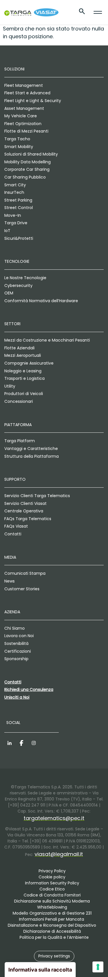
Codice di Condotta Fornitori (52, 895)
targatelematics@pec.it (54, 818)
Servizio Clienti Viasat (25, 503)
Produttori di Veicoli (23, 393)
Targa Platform (19, 441)
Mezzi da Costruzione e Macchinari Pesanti (47, 340)
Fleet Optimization (22, 124)
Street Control (18, 207)
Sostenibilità (16, 643)
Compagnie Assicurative (29, 363)
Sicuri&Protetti (18, 238)
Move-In (12, 215)
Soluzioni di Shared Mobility (31, 154)
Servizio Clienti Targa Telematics (37, 496)
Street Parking (18, 200)
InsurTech (14, 192)
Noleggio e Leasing (22, 371)
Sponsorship (16, 659)
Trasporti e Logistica (24, 378)
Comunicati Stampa (25, 573)
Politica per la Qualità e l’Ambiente (54, 937)
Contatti (12, 534)
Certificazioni (17, 651)
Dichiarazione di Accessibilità (52, 931)
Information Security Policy (52, 883)
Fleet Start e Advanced (27, 93)
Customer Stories (21, 589)
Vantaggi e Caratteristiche (31, 448)
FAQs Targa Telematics (27, 519)
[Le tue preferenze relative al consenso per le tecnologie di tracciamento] (97, 966)
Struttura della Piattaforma (31, 456)
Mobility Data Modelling (27, 162)
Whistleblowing (52, 907)
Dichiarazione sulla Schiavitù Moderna (52, 901)
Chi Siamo (14, 628)
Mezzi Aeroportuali (22, 355)
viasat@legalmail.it (59, 854)
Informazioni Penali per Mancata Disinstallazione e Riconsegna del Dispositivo (52, 922)
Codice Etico (52, 889)
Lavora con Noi (19, 636)
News (9, 581)
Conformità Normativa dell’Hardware (41, 301)
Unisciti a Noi (16, 697)
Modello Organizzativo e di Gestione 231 (52, 913)
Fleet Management (23, 85)
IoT (7, 230)
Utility (9, 386)
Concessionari (18, 401)
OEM (8, 293)
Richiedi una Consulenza (28, 689)
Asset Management (24, 108)
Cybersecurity (18, 285)
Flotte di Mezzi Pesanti (26, 131)
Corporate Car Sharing (27, 169)
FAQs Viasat (16, 526)
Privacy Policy (52, 871)
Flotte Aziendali (19, 348)
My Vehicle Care (20, 116)
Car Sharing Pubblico (25, 177)
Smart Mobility (18, 147)
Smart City (15, 185)
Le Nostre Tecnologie (25, 278)
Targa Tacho (17, 139)
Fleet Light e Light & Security (32, 101)
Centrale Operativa (23, 511)
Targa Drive (15, 223)
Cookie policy (52, 877)
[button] (54, 956)
